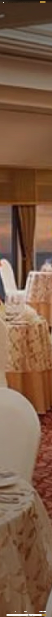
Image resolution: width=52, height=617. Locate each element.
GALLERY (43, 611)
